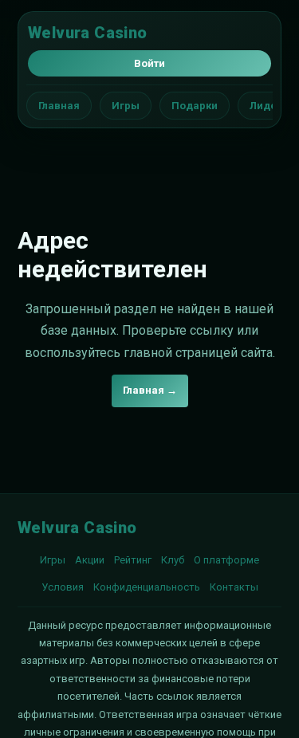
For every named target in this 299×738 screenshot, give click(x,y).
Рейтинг (132, 560)
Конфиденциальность (146, 587)
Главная (59, 106)
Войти (149, 63)
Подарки (194, 106)
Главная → (150, 390)
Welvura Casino (88, 32)
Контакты (234, 587)
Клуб (172, 560)
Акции (89, 560)
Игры (126, 106)
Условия (62, 587)
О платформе (226, 560)
